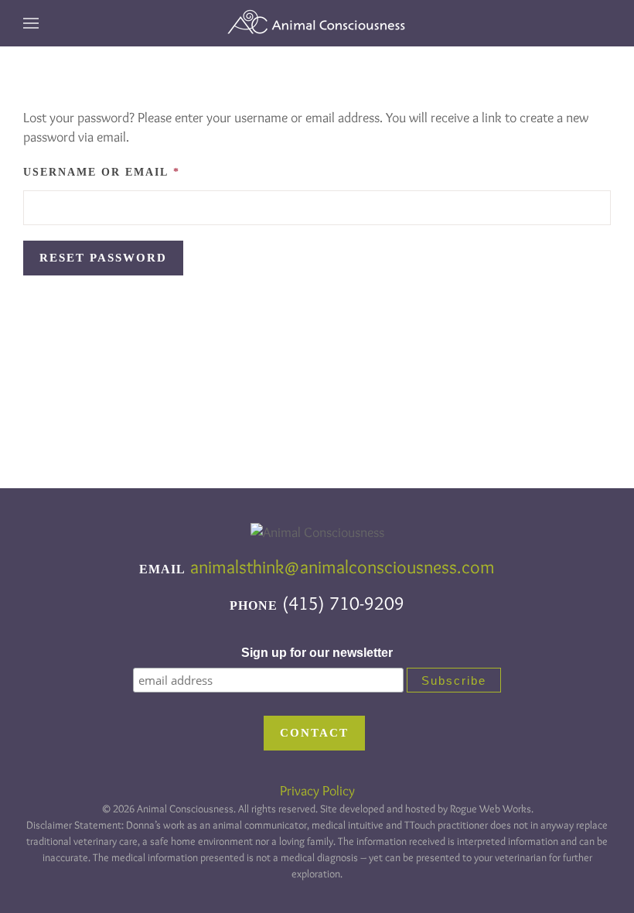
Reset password (103, 257)
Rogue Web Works (490, 809)
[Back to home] (317, 23)
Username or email (136, 172)
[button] (31, 23)
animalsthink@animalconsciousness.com (342, 567)
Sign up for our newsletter (317, 652)
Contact (314, 733)
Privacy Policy (317, 790)
